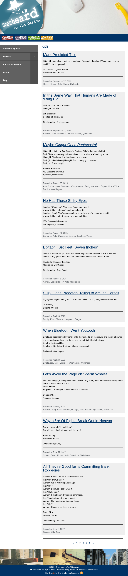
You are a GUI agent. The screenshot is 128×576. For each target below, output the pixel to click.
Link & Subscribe (12, 64)
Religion (72, 236)
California (47, 236)
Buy (5, 80)
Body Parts (57, 409)
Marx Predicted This (59, 55)
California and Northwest (59, 186)
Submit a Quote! (11, 48)
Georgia (74, 409)
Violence (64, 363)
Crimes (46, 455)
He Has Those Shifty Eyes (65, 200)
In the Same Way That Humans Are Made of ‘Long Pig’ (79, 97)
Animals (46, 133)
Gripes (53, 84)
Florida (46, 84)
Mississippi (75, 282)
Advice (46, 282)
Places (78, 133)
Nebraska (61, 133)
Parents (70, 133)
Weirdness (85, 363)
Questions (87, 133)
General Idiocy (57, 282)
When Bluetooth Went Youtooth (69, 330)
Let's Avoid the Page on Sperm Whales (75, 374)
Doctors (66, 409)
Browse (7, 56)
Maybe (70, 145)
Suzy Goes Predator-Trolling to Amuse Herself (81, 293)
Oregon (78, 319)
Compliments (77, 186)
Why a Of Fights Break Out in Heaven (77, 421)
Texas (59, 532)
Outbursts (74, 84)
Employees (48, 363)
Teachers (81, 236)
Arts (45, 186)
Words (89, 236)
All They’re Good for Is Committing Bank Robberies (76, 468)
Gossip (46, 532)
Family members (92, 186)
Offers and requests (65, 319)
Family (46, 319)
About (6, 72)
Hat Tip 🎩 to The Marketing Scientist (62, 573)
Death (53, 455)
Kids (60, 84)
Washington (56, 189)
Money (66, 84)
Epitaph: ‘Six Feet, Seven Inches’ (70, 247)
